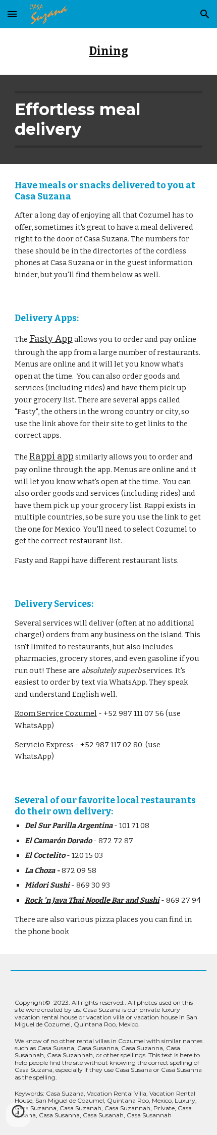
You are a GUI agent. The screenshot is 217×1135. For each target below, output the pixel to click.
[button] (12, 14)
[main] (109, 51)
